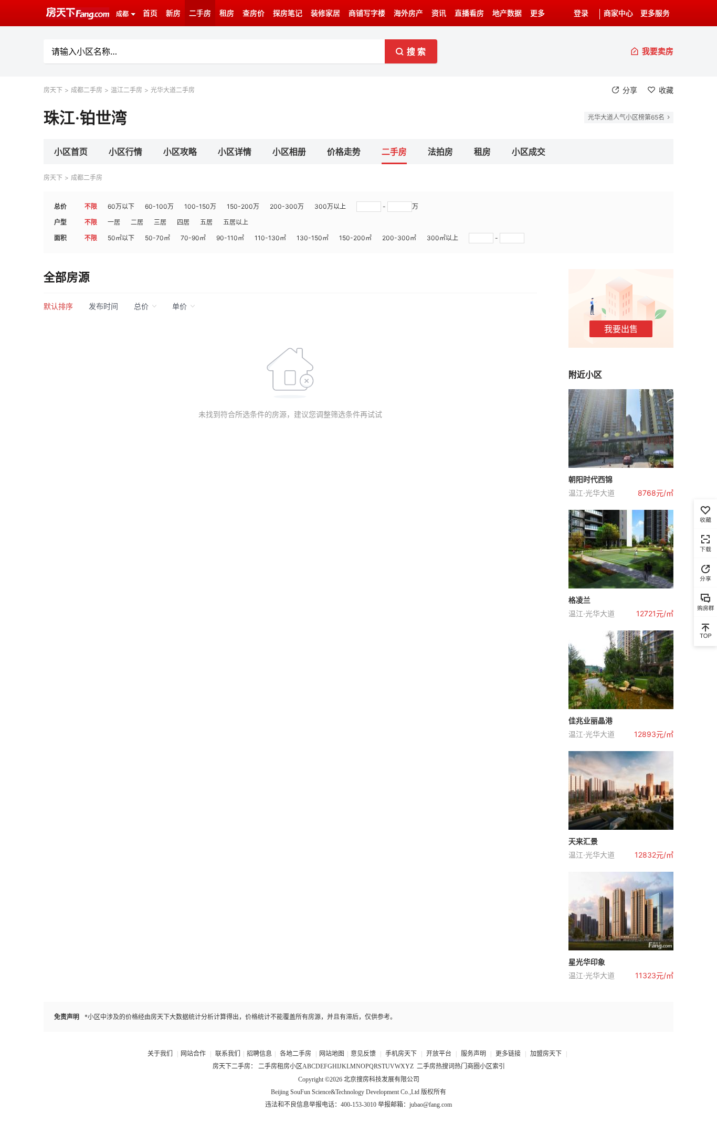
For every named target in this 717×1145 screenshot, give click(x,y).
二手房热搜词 (436, 1066)
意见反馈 (363, 1053)
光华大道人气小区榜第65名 (626, 117)
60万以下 (121, 206)
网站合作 (193, 1053)
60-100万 (159, 206)
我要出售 (621, 329)
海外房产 (408, 13)
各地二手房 (295, 1053)
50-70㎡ (157, 238)
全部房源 (67, 277)
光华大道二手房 (173, 90)
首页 (150, 13)
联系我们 (227, 1053)
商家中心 (618, 13)
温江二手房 (126, 90)
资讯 (438, 13)
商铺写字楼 (367, 13)
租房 (226, 13)
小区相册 (289, 151)
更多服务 (655, 13)
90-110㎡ (230, 238)
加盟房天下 (546, 1053)
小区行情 (125, 151)
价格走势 (344, 151)
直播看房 (469, 13)
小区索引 (492, 1066)
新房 (173, 13)
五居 (206, 222)
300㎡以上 (442, 238)
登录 (581, 13)
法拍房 (440, 151)
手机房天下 (401, 1053)
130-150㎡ (313, 238)
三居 (160, 222)
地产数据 (507, 13)
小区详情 (234, 151)
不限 (91, 206)
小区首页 (71, 151)
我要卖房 (657, 51)
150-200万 (243, 206)
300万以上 (330, 206)
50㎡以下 (121, 238)
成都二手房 (86, 90)
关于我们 (160, 1053)
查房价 (253, 13)
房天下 (53, 90)
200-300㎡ (399, 238)
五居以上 (235, 222)
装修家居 (325, 13)
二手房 (200, 13)
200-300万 (287, 206)
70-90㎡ (193, 238)
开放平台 (439, 1053)
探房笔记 (287, 13)
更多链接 (508, 1053)
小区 (296, 1066)
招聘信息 (259, 1053)
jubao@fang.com (430, 1104)
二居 (137, 222)
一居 (114, 222)
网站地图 (331, 1053)
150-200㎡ (355, 238)
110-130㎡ (270, 238)
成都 (122, 14)
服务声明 (473, 1053)
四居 (183, 222)
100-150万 (200, 206)
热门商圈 (467, 1066)
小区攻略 (180, 151)
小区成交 (528, 151)
